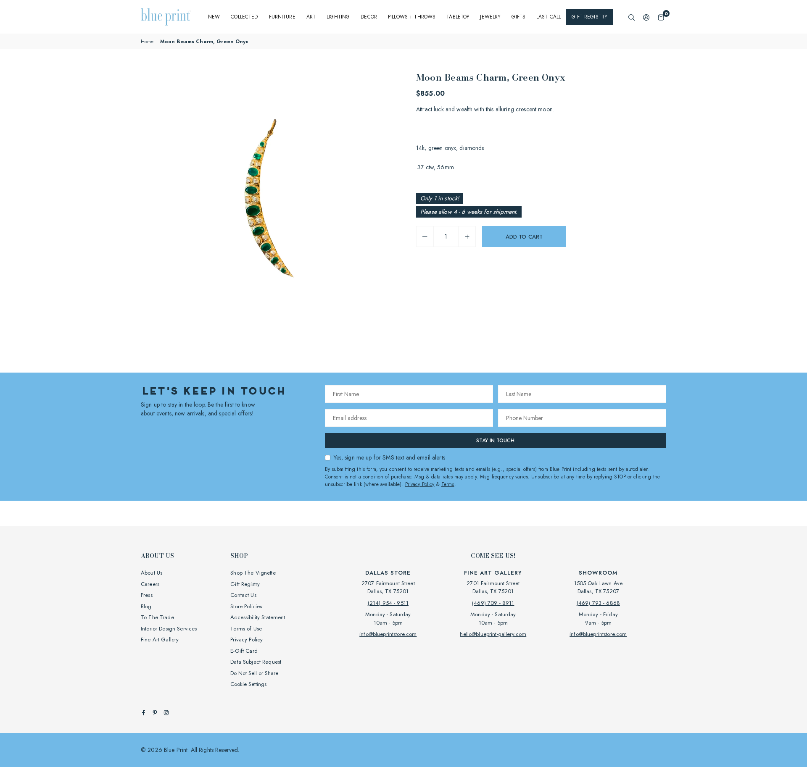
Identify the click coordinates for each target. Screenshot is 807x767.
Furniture (282, 17)
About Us (151, 573)
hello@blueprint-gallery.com (493, 634)
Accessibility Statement (257, 617)
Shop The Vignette (252, 573)
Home (147, 41)
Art (311, 17)
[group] (269, 198)
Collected (244, 17)
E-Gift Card (244, 651)
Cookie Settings (248, 684)
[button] (661, 17)
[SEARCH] (631, 17)
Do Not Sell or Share (254, 673)
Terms (447, 484)
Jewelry (490, 17)
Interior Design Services (169, 629)
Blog (146, 606)
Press (147, 595)
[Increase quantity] (467, 236)
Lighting (338, 17)
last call (548, 17)
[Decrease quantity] (425, 236)
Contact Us (243, 595)
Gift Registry (589, 17)
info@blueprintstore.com (388, 634)
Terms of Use (246, 629)
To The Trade (157, 617)
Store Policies (246, 606)
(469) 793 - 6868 (598, 603)
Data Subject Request (255, 662)
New (214, 17)
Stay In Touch (495, 440)
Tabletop (457, 17)
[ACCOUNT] (646, 17)
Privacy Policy (420, 484)
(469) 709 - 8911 (493, 603)
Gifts (518, 17)
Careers (150, 584)
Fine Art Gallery (160, 640)
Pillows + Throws (411, 17)
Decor (369, 17)
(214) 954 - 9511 (388, 603)
